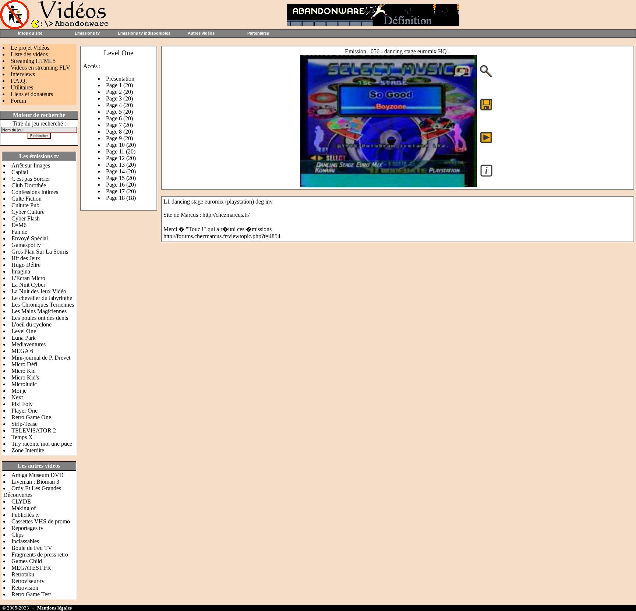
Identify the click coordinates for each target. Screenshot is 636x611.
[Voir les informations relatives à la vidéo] (486, 176)
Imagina (20, 271)
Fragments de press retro (39, 554)
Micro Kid (23, 371)
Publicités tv (25, 515)
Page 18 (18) (121, 198)
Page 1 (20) (119, 85)
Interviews (23, 74)
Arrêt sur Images (30, 165)
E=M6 (18, 225)
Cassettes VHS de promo (40, 521)
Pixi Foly (22, 404)
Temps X (22, 437)
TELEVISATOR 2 (33, 430)
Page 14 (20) (121, 171)
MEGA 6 (22, 351)
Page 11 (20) (120, 151)
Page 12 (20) (121, 158)
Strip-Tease (24, 424)
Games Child (26, 561)
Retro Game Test (31, 594)
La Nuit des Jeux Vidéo (38, 291)
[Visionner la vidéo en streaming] (486, 137)
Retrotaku (22, 574)
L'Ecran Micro (28, 278)
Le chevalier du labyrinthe (41, 298)
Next (17, 397)
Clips (17, 534)
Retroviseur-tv (28, 581)
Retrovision (24, 587)
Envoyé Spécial (29, 238)
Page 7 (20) (119, 125)
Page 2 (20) (119, 92)
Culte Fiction (26, 198)
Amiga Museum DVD (37, 475)
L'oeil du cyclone (31, 324)
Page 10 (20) (121, 145)
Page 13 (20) (121, 165)
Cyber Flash (25, 218)
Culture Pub (25, 205)
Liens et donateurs (32, 94)
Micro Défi (24, 364)
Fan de (19, 232)
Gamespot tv (26, 245)
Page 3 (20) (119, 98)
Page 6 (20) (119, 118)
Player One (24, 410)
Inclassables (25, 541)
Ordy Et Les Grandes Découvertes (32, 491)
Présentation (120, 78)
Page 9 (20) (119, 138)
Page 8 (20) (119, 131)
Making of (23, 508)
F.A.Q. (19, 81)
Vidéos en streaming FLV (40, 67)
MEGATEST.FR (31, 568)
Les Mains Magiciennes (39, 311)
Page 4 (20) (119, 105)
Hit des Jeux (25, 258)
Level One (23, 331)
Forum (18, 101)
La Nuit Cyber (28, 285)
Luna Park (23, 338)
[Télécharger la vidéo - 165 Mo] (388, 185)
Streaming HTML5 (33, 61)
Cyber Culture (28, 212)
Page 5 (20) (119, 112)
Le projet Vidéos (30, 48)
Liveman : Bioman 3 (35, 481)
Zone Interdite (27, 450)
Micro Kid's (25, 377)
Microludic (24, 384)
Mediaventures (28, 344)
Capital (19, 172)
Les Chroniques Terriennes (42, 304)
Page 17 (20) (121, 191)
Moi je (18, 391)
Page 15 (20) (121, 178)
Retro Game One (31, 417)
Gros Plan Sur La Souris (39, 251)
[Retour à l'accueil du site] (55, 27)
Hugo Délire (25, 265)
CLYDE (21, 501)
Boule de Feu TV (31, 548)
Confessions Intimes (34, 192)
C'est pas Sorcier (30, 179)
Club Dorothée (28, 185)
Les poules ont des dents (39, 318)
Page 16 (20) (121, 184)
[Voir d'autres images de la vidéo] (486, 77)
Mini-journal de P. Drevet (40, 357)
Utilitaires (22, 87)
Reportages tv (27, 528)
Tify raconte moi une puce (41, 444)
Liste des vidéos (29, 54)
